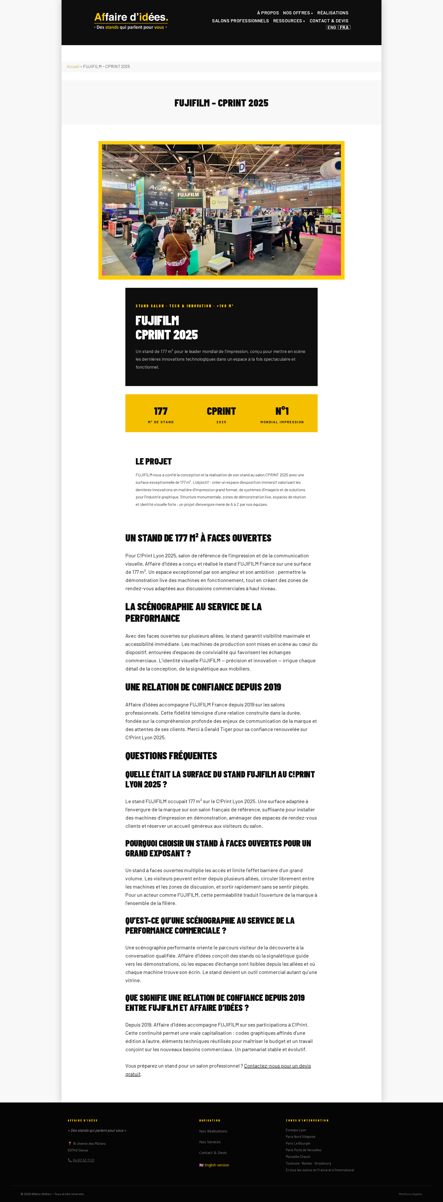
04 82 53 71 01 (83, 1160)
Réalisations (332, 12)
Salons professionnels (240, 20)
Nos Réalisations (213, 1131)
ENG (332, 27)
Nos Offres (296, 12)
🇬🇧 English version (214, 1164)
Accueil (73, 66)
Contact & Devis (329, 20)
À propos (268, 12)
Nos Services (210, 1141)
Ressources (287, 20)
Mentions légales (410, 1194)
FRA (344, 27)
